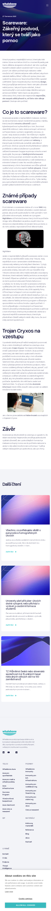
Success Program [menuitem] (6, 793)
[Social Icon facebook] (16, 752)
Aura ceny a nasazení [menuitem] (7, 810)
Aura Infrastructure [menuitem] (8, 787)
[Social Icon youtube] (8, 752)
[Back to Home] (9, 6)
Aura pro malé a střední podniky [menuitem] (8, 780)
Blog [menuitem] (27, 834)
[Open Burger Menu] (47, 5)
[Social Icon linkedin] (4, 752)
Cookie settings (25, 899)
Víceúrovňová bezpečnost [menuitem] (7, 799)
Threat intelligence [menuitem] (7, 867)
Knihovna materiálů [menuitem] (29, 824)
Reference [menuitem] (30, 830)
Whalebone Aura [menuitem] (9, 769)
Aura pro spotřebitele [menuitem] (7, 774)
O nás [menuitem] (4, 858)
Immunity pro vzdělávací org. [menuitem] (31, 785)
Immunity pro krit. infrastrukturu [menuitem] (31, 777)
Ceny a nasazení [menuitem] (32, 810)
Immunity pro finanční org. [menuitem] (31, 792)
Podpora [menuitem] (5, 862)
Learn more (9, 892)
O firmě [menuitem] (5, 849)
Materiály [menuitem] (30, 818)
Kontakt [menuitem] (5, 854)
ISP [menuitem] (3, 818)
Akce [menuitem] (27, 838)
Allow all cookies (25, 905)
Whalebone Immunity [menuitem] (30, 770)
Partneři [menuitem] (29, 842)
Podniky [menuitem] (29, 764)
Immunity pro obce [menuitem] (31, 804)
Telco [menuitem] (5, 764)
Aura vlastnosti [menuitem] (8, 805)
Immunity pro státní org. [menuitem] (31, 798)
